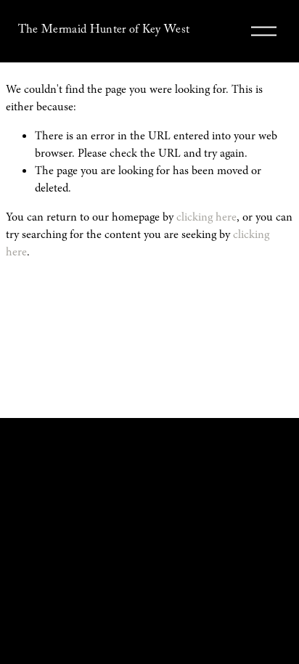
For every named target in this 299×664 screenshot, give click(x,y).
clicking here (206, 217)
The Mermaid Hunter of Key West (104, 31)
